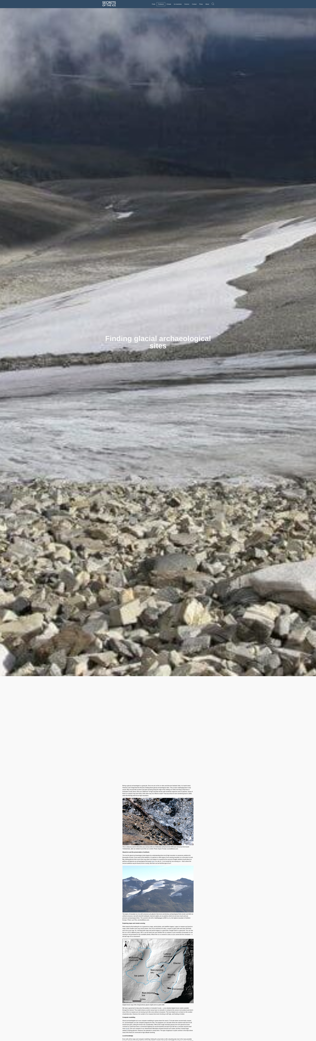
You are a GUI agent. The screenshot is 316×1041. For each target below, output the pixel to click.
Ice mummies (178, 4)
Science (186, 4)
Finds (153, 4)
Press (201, 4)
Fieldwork (161, 4)
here (152, 861)
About (207, 4)
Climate (169, 4)
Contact (194, 4)
